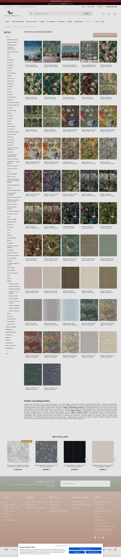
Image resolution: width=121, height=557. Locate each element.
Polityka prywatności (61, 546)
